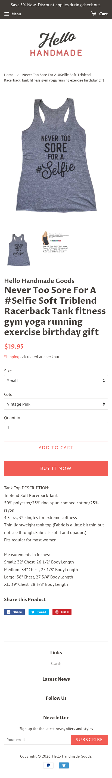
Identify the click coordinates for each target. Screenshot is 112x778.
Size (8, 370)
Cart (103, 14)
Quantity (12, 417)
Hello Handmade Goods (71, 756)
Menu (16, 13)
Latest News (56, 679)
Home (9, 75)
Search (56, 663)
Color (9, 394)
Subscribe (89, 740)
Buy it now (56, 469)
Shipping (11, 356)
